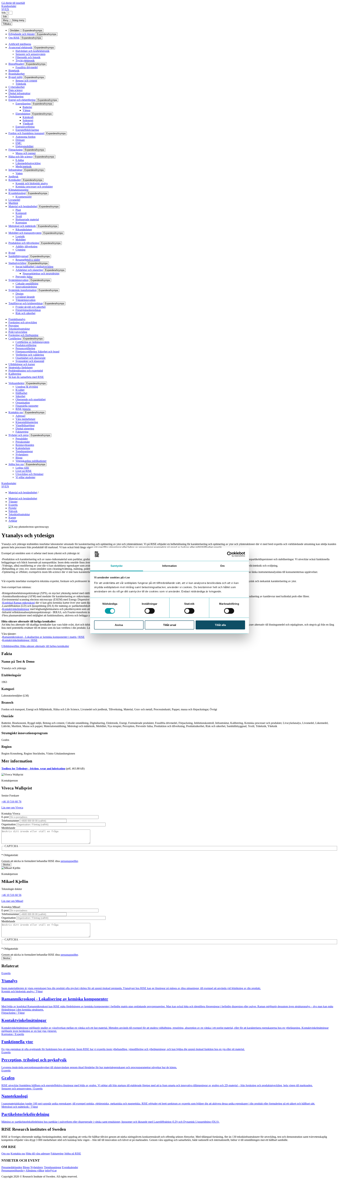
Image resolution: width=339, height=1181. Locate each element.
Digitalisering (15, 96)
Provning (13, 325)
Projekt (12, 508)
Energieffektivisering (27, 129)
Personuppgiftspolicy (13, 1170)
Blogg (19, 457)
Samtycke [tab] (117, 565)
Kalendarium (23, 448)
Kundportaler (8, 6)
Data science (15, 90)
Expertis (13, 504)
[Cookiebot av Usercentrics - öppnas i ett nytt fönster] (229, 554)
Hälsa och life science (20, 156)
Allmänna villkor (34, 1170)
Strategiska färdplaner (20, 367)
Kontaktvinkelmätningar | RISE (19, 640)
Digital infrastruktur (19, 93)
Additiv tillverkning (26, 246)
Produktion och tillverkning (23, 242)
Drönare (20, 139)
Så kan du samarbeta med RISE (26, 376)
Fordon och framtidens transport (26, 133)
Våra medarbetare (25, 419)
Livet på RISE (24, 470)
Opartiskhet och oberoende (31, 357)
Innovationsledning (26, 286)
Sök (3, 12)
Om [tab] (222, 565)
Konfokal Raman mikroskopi (18, 602)
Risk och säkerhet (25, 313)
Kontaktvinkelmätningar (15, 609)
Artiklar (12, 520)
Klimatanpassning (18, 189)
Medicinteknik (24, 166)
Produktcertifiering (26, 345)
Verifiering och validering (30, 354)
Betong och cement (26, 80)
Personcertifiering (25, 348)
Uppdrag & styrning (27, 386)
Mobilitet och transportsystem (24, 232)
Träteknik (21, 83)
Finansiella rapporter (27, 405)
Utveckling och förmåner (29, 474)
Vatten (19, 173)
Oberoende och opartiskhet (31, 399)
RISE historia (23, 408)
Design (19, 293)
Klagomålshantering (27, 422)
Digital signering (25, 428)
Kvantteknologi (17, 193)
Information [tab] (169, 565)
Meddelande (8, 827)
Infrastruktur (15, 169)
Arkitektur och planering (29, 269)
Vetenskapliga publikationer (31, 460)
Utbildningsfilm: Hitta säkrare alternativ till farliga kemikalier (35, 646)
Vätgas (26, 110)
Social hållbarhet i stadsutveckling (34, 266)
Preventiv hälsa (24, 276)
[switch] (150, 611)
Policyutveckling (17, 331)
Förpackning (15, 149)
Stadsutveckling (17, 263)
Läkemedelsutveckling (28, 163)
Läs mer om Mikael (12, 900)
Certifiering (14, 338)
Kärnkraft (28, 117)
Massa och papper (26, 153)
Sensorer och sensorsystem (30, 54)
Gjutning (20, 249)
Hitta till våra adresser (38, 1153)
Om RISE (14, 37)
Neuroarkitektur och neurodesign (41, 273)
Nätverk (12, 511)
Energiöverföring (25, 126)
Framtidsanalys (16, 319)
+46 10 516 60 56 (11, 894)
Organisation (23, 402)
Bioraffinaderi (16, 63)
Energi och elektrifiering (21, 99)
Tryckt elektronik (25, 60)
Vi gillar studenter (25, 477)
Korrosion (21, 222)
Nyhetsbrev (22, 454)
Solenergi (28, 120)
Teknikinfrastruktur (19, 328)
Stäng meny (18, 20)
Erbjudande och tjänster (21, 33)
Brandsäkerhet (16, 73)
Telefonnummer (10, 820)
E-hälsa (20, 160)
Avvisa (119, 624)
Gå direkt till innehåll (13, 2)
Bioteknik (13, 70)
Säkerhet (20, 396)
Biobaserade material (27, 219)
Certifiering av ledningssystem (32, 342)
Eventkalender (70, 1167)
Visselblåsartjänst (25, 425)
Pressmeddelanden (11, 1167)
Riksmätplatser (24, 229)
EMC (19, 143)
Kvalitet (20, 389)
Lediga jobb (22, 467)
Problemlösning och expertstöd (25, 370)
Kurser (12, 517)
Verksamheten (16, 383)
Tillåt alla (220, 624)
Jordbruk (13, 176)
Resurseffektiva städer (28, 259)
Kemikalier (14, 179)
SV (3, 9)
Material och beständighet (22, 206)
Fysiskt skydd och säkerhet (31, 306)
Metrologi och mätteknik (22, 225)
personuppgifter (69, 861)
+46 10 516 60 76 (11, 801)
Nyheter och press (18, 435)
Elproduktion (23, 113)
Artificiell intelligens (19, 44)
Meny (5, 20)
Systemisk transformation (22, 290)
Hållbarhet (21, 393)
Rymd (11, 252)
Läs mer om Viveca (12, 807)
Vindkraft (28, 123)
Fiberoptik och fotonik (28, 57)
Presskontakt (23, 441)
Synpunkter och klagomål (30, 361)
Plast (18, 209)
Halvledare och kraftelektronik (32, 50)
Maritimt (13, 203)
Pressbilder (22, 438)
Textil (19, 216)
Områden (14, 30)
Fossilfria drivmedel (27, 67)
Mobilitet (21, 239)
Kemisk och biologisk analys (32, 183)
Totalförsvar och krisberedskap (25, 303)
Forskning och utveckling (22, 322)
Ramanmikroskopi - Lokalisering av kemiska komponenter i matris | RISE (43, 636)
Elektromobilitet (24, 146)
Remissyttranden (25, 444)
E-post (5, 816)
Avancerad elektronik (20, 47)
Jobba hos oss (16, 464)
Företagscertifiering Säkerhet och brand (37, 351)
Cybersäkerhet (16, 86)
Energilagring (23, 103)
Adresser (20, 415)
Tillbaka (7, 24)
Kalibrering (14, 373)
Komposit (21, 213)
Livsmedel (14, 199)
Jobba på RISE (72, 1153)
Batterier (27, 107)
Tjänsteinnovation (25, 299)
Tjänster (12, 501)
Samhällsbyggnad (18, 256)
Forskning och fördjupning (23, 335)
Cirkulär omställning (27, 283)
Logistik (20, 236)
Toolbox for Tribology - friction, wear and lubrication (33, 768)
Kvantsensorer (24, 196)
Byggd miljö (15, 77)
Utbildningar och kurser (21, 364)
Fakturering (22, 431)
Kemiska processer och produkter (34, 186)
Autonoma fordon (25, 136)
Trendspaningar (24, 451)
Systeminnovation (18, 280)
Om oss (5, 1153)
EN (7, 9)
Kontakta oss (15, 412)
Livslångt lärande (25, 296)
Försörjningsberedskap (28, 310)
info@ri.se (51, 1170)
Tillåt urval (169, 624)
